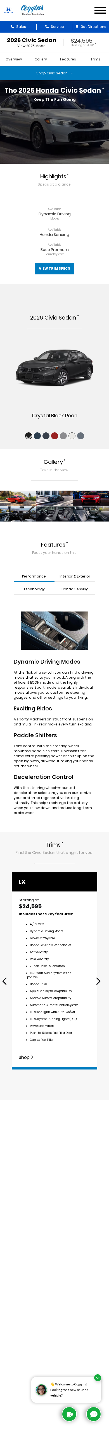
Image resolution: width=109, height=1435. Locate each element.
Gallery (41, 59)
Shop (25, 1057)
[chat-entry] (93, 1414)
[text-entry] (69, 1414)
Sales (20, 26)
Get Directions (93, 26)
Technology (34, 589)
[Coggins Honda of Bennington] (32, 10)
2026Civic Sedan (31, 40)
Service (57, 26)
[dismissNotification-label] (97, 1377)
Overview (14, 59)
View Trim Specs (54, 268)
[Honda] (8, 10)
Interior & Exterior (75, 576)
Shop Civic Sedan (52, 73)
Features (68, 59)
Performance (34, 576)
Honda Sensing (75, 589)
